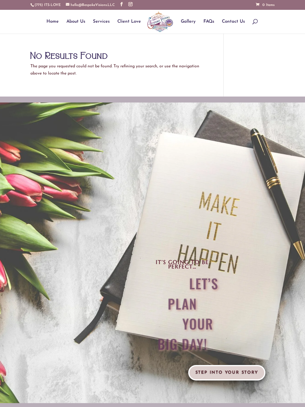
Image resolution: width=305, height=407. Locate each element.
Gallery (188, 22)
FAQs (208, 22)
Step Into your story (226, 372)
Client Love (129, 22)
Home (52, 22)
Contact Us (233, 22)
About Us (75, 22)
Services (101, 22)
